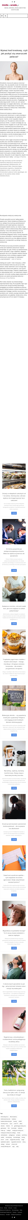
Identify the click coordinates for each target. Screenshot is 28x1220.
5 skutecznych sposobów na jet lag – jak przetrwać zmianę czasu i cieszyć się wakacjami (14, 986)
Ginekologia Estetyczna (5, 1212)
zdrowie (8, 1144)
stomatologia (16, 1137)
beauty (15, 1121)
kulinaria (20, 1128)
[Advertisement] (14, 33)
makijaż (9, 1130)
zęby (17, 1146)
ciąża (11, 1123)
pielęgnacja (12, 1135)
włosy (24, 1142)
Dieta (21, 1210)
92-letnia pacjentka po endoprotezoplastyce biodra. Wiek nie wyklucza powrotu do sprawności (14, 552)
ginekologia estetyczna (20, 1126)
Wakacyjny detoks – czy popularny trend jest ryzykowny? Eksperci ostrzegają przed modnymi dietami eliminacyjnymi (14, 718)
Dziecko (14, 1212)
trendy (23, 1137)
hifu (9, 1128)
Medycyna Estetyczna (5, 1210)
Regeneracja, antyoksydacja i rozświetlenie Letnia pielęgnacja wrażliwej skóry (14, 1039)
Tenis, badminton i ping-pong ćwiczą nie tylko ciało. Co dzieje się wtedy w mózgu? (14, 1092)
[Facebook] (12, 1)
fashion (8, 1126)
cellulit (20, 1121)
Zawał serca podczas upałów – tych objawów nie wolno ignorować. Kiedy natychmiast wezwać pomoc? (14, 878)
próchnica (24, 1135)
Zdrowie (10, 1208)
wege (22, 1139)
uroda (6, 1139)
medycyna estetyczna (17, 1130)
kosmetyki (13, 1128)
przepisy (18, 1135)
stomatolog (9, 1137)
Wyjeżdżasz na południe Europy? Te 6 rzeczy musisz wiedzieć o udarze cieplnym (14, 933)
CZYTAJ (14, 513)
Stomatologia (15, 1210)
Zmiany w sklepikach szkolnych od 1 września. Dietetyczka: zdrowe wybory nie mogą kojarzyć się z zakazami (14, 497)
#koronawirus (13, 1116)
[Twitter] (14, 1)
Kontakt (8, 1214)
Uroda (14, 1208)
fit (12, 1126)
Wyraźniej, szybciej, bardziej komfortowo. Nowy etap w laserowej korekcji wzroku (14, 773)
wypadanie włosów (16, 1142)
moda (18, 1132)
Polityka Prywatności (16, 1214)
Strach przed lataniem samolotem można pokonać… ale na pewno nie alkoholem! (14, 826)
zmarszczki (14, 1144)
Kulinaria (20, 1212)
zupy (13, 1146)
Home (1, 1208)
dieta (21, 1123)
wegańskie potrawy (15, 1139)
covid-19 (16, 1123)
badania (14, 1119)
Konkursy (2, 1214)
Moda (5, 1208)
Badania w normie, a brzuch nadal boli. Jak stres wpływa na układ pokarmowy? (14, 608)
